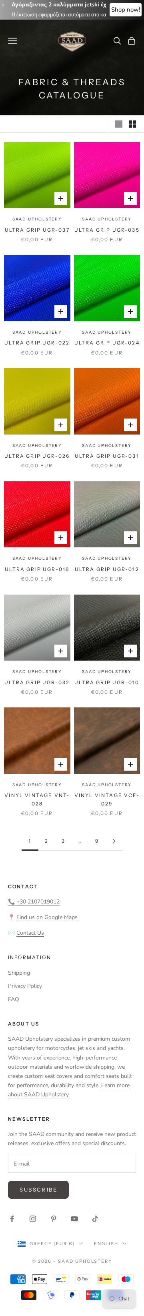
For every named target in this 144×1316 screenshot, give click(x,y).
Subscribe (38, 1189)
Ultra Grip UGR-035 (107, 230)
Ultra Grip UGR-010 (106, 682)
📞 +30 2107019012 (34, 901)
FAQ (13, 999)
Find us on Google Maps (47, 917)
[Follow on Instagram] (33, 1219)
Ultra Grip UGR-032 (37, 682)
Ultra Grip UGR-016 (37, 569)
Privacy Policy (25, 986)
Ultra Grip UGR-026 (37, 456)
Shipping (19, 973)
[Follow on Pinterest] (54, 1219)
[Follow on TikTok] (95, 1219)
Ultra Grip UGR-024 (107, 343)
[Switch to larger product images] (118, 124)
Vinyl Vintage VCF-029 (107, 799)
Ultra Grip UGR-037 (37, 230)
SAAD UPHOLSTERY (37, 219)
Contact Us (30, 933)
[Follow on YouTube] (74, 1219)
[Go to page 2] (114, 841)
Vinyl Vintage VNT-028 (37, 799)
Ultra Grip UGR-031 (107, 456)
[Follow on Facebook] (12, 1219)
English (106, 1243)
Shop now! (125, 10)
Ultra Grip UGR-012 (107, 569)
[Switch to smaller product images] (132, 124)
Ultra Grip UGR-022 (37, 343)
